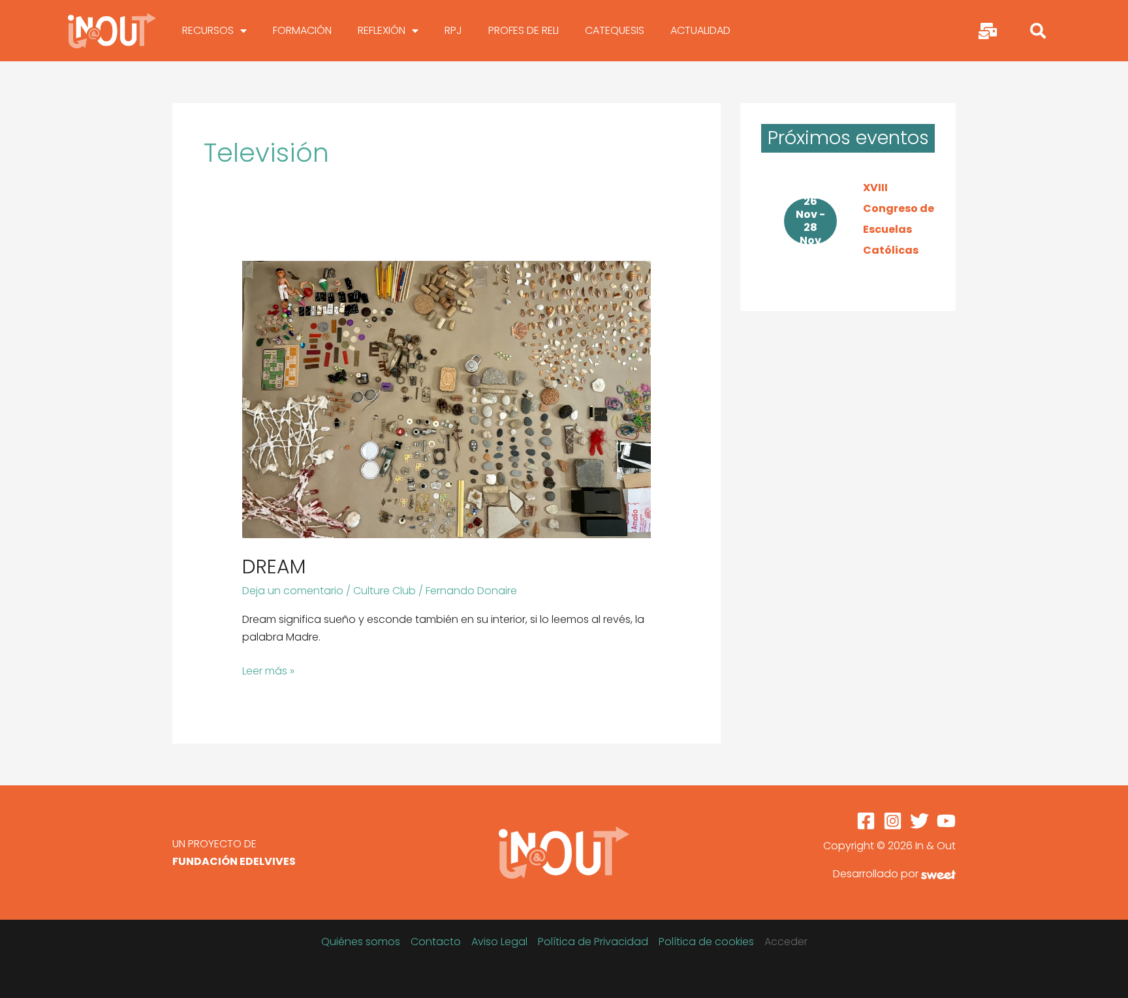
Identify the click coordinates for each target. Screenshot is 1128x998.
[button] (1038, 31)
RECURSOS (208, 30)
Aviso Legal (499, 941)
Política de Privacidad (593, 941)
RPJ (453, 30)
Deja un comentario (292, 590)
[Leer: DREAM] (446, 398)
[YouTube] (946, 820)
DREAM (274, 566)
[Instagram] (892, 820)
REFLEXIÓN (381, 30)
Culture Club (384, 590)
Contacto (436, 941)
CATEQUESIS (614, 30)
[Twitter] (919, 820)
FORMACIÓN (302, 30)
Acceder (785, 941)
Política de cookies (706, 941)
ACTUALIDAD (700, 30)
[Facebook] (865, 820)
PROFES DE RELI (523, 30)
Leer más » (268, 670)
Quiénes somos (360, 941)
